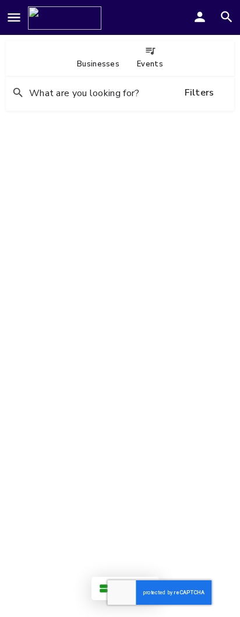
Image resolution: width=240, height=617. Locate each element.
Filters (199, 92)
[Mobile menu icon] (14, 18)
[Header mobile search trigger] (226, 16)
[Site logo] (66, 18)
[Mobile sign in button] (199, 16)
